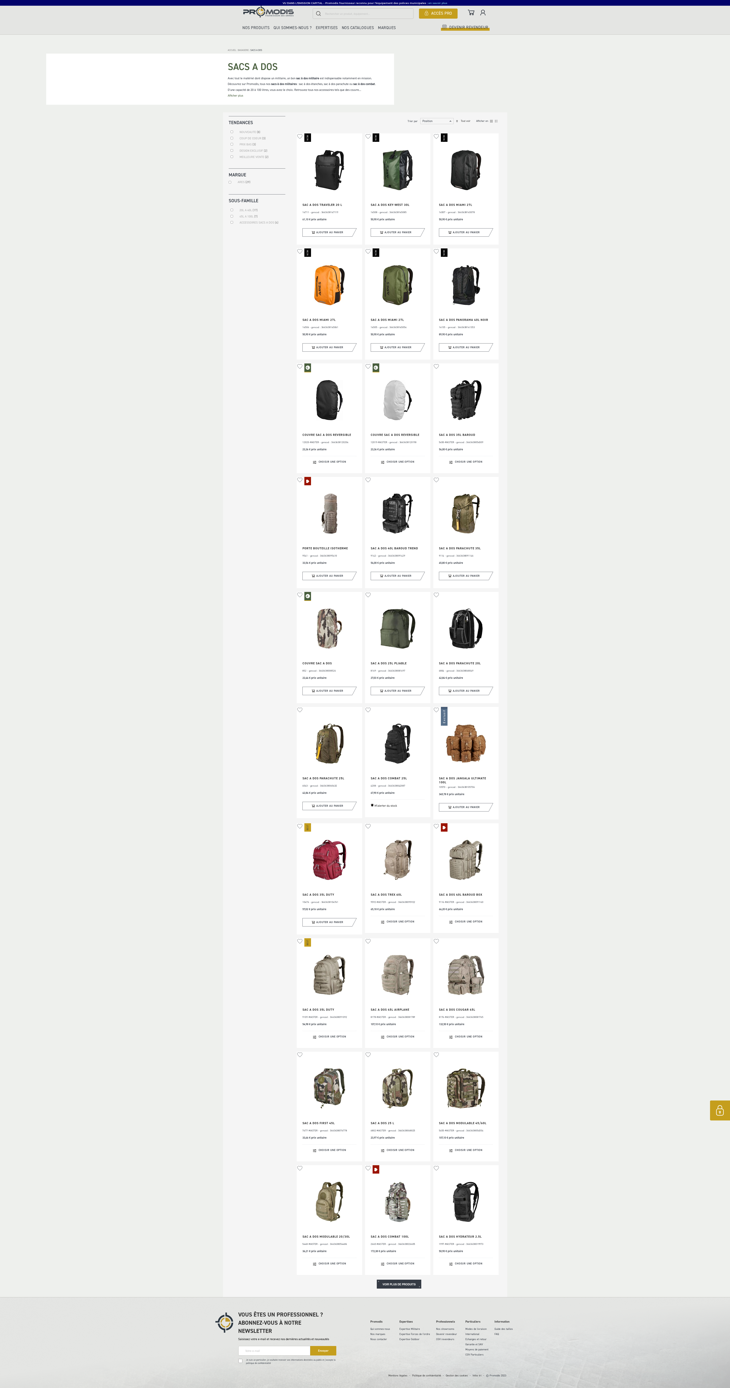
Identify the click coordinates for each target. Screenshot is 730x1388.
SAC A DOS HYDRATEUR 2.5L (460, 1237)
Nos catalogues (358, 27)
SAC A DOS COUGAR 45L (457, 1010)
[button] (299, 136)
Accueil (232, 50)
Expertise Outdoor (409, 1339)
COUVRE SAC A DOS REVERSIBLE (326, 435)
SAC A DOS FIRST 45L (318, 1123)
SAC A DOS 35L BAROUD (457, 435)
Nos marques (377, 1334)
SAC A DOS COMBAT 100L (390, 1237)
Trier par (413, 121)
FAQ (496, 1334)
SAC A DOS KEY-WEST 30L (390, 205)
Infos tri (477, 1375)
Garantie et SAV (474, 1344)
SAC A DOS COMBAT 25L (389, 778)
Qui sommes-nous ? (293, 27)
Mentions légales (397, 1375)
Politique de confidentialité (426, 1375)
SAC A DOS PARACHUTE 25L (323, 778)
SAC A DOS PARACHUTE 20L (460, 663)
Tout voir (466, 121)
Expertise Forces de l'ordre (414, 1334)
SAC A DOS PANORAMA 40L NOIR (463, 320)
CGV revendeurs (445, 1339)
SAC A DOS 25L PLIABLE (389, 663)
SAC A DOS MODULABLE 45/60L (462, 1123)
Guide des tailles (503, 1329)
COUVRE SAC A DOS (317, 663)
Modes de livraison (476, 1329)
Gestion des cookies (457, 1375)
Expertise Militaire (409, 1329)
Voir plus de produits (399, 1284)
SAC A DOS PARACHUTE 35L (460, 548)
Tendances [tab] (241, 122)
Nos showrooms (445, 1329)
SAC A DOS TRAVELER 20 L (322, 205)
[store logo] (277, 11)
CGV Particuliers (474, 1354)
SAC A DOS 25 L (382, 1123)
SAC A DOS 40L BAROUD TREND (394, 548)
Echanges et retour (476, 1339)
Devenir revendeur (446, 1334)
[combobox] (363, 13)
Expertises (327, 27)
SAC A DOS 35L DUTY (318, 895)
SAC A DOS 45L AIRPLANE (390, 1010)
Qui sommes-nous (380, 1329)
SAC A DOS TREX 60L (386, 895)
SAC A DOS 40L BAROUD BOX (460, 895)
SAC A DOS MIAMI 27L (455, 205)
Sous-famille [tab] (243, 200)
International (472, 1334)
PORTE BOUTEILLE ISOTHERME (325, 548)
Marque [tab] (237, 174)
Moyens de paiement (476, 1349)
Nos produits (256, 27)
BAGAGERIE (243, 50)
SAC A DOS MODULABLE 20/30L (326, 1237)
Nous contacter (378, 1339)
